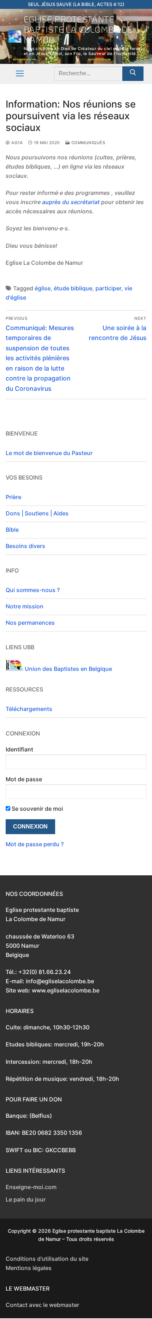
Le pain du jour (26, 1199)
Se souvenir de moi (36, 808)
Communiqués (87, 142)
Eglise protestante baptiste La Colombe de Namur (78, 29)
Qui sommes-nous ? (33, 589)
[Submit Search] (133, 73)
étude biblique (73, 288)
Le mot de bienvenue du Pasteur (49, 452)
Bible (12, 529)
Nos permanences (30, 622)
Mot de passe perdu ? (35, 844)
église (43, 288)
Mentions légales (29, 1267)
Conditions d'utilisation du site (47, 1258)
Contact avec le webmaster (42, 1304)
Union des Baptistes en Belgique (67, 668)
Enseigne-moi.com (31, 1187)
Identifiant (19, 749)
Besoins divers (25, 545)
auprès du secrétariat (71, 202)
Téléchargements (29, 708)
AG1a (16, 142)
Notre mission (24, 606)
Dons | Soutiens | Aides (37, 513)
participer (108, 288)
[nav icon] (19, 73)
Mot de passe (24, 779)
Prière (13, 496)
